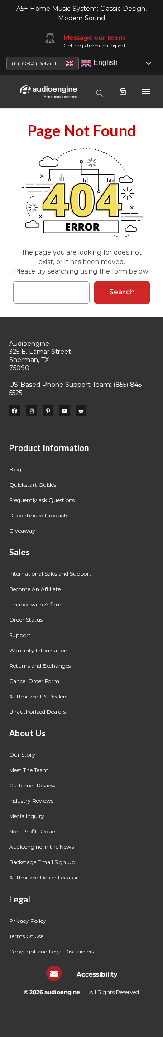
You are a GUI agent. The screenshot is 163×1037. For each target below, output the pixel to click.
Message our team (94, 37)
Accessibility (97, 974)
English (104, 63)
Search (122, 292)
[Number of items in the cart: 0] (123, 92)
